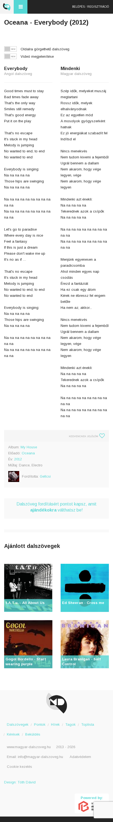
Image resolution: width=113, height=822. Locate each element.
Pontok (40, 724)
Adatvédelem (80, 757)
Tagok (70, 724)
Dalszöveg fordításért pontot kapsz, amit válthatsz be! (56, 507)
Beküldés (32, 734)
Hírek (55, 724)
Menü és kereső (20, 7)
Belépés (78, 6)
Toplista (87, 724)
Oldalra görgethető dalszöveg (45, 49)
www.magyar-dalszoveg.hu (29, 747)
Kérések (13, 734)
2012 (18, 459)
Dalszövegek (18, 724)
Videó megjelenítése (37, 56)
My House (29, 447)
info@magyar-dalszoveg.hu (40, 757)
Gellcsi (45, 476)
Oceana (28, 453)
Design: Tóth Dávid (20, 782)
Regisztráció (98, 6)
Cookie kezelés (19, 767)
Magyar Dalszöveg (7, 7)
